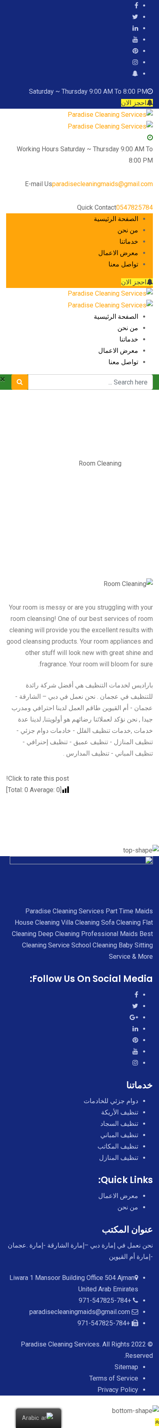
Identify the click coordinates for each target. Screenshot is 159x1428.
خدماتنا (128, 241)
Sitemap (126, 1367)
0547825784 (134, 207)
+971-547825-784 (105, 1300)
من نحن (127, 230)
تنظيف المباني (119, 1135)
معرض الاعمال (118, 253)
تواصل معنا (123, 264)
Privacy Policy (117, 1390)
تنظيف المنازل (118, 1158)
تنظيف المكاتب (117, 1146)
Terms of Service (113, 1378)
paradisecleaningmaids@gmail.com (102, 184)
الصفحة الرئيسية (116, 219)
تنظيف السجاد (119, 1123)
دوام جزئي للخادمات (111, 1101)
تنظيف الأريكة (119, 1112)
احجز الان (133, 103)
